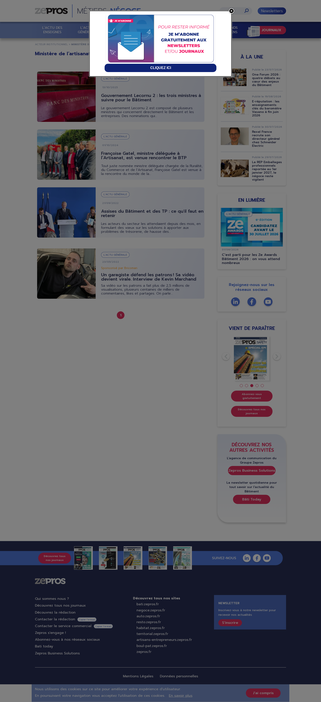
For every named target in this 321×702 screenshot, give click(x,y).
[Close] (231, 11)
